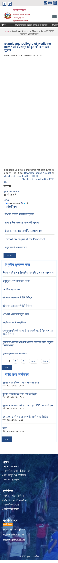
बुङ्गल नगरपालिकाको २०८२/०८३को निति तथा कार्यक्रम (28, 405)
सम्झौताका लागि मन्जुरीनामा (14, 322)
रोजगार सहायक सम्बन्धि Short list (23, 230)
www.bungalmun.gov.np (14, 529)
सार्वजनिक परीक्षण (11, 509)
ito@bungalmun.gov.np (13, 534)
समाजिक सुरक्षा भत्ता (11, 289)
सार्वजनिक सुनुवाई (11, 504)
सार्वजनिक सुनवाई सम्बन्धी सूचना (22, 222)
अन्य (6, 368)
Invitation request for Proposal (25, 239)
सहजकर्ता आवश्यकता (16, 247)
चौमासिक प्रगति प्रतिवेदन (15, 500)
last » (45, 361)
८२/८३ (6, 200)
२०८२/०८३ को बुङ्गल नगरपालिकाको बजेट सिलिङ (25, 416)
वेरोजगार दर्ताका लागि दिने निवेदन (17, 297)
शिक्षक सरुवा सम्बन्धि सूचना (19, 214)
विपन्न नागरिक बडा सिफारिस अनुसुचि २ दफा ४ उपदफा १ (28, 272)
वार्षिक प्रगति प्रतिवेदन (14, 496)
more (9, 255)
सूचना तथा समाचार (11, 191)
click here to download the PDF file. (22, 176)
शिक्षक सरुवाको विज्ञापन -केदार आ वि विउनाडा (28, 25)
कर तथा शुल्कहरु (11, 479)
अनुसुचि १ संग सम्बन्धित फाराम (16, 281)
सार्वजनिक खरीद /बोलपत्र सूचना (18, 471)
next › (33, 361)
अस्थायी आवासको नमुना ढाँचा (16, 314)
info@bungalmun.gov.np (14, 540)
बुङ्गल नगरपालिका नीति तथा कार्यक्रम (20, 394)
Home (6, 31)
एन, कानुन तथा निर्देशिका (15, 475)
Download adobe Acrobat (38, 173)
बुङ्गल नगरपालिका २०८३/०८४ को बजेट (21, 382)
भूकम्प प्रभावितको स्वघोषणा (15, 353)
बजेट (5, 428)
